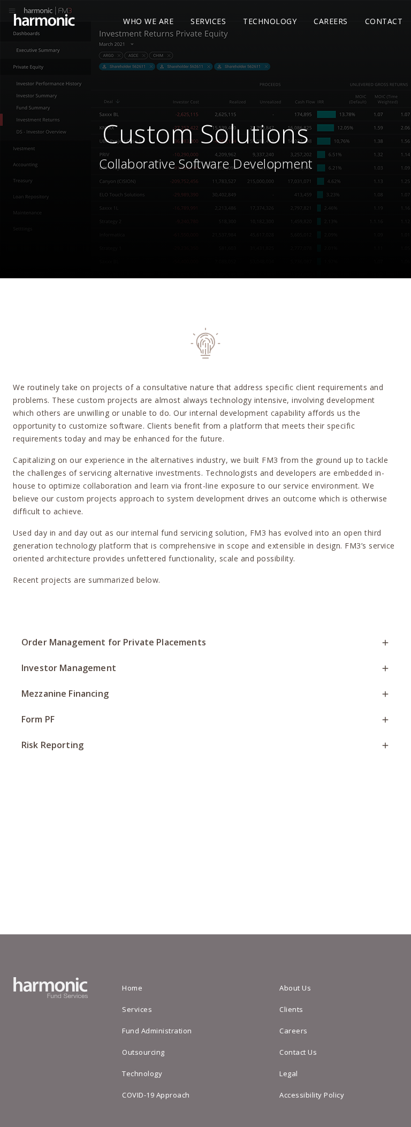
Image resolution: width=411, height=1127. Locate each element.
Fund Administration (157, 1030)
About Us (295, 988)
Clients (291, 1009)
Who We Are (148, 21)
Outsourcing (143, 1052)
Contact (384, 21)
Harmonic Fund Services (43, 21)
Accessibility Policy (311, 1095)
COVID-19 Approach (156, 1095)
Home (132, 988)
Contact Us (298, 1052)
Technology (269, 21)
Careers (331, 21)
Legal (288, 1073)
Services (208, 21)
